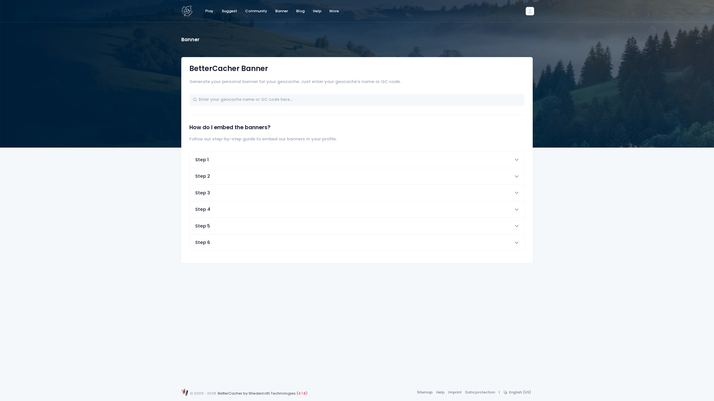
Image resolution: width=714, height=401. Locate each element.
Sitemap (425, 392)
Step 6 (202, 242)
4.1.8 (302, 393)
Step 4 (202, 209)
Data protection (480, 392)
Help (440, 392)
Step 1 (202, 160)
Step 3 (202, 193)
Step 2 (202, 176)
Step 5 (202, 226)
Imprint (455, 392)
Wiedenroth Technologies (272, 393)
